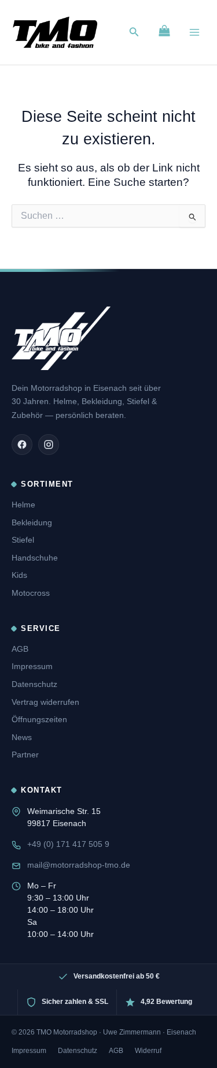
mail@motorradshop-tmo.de (78, 864)
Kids (19, 575)
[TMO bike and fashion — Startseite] (61, 338)
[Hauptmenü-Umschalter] (194, 32)
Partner (25, 754)
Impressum (32, 666)
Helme (23, 504)
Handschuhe (35, 557)
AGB (20, 649)
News (22, 737)
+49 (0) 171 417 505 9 (68, 844)
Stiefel (23, 539)
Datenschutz (34, 684)
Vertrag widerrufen (45, 702)
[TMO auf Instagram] (48, 444)
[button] (134, 32)
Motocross (31, 593)
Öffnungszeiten (39, 719)
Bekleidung (32, 522)
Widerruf (148, 1051)
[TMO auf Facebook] (22, 444)
